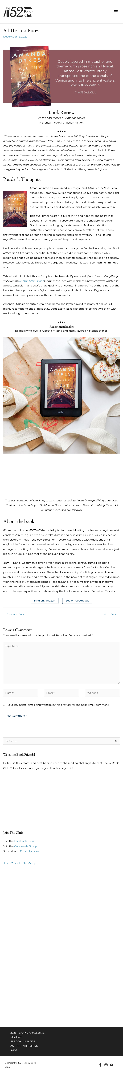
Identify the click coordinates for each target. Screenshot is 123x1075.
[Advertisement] (61, 476)
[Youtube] (111, 1065)
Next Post (111, 614)
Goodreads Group (25, 846)
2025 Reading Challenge (27, 1032)
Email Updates (29, 851)
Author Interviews (24, 1045)
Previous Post (14, 614)
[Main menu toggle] (115, 12)
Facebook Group (25, 841)
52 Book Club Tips (22, 1041)
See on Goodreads (77, 600)
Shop (14, 1050)
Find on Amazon (44, 600)
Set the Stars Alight (31, 280)
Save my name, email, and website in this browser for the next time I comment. (58, 704)
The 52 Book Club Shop (19, 863)
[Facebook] (100, 1065)
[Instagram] (106, 1065)
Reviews (16, 1036)
